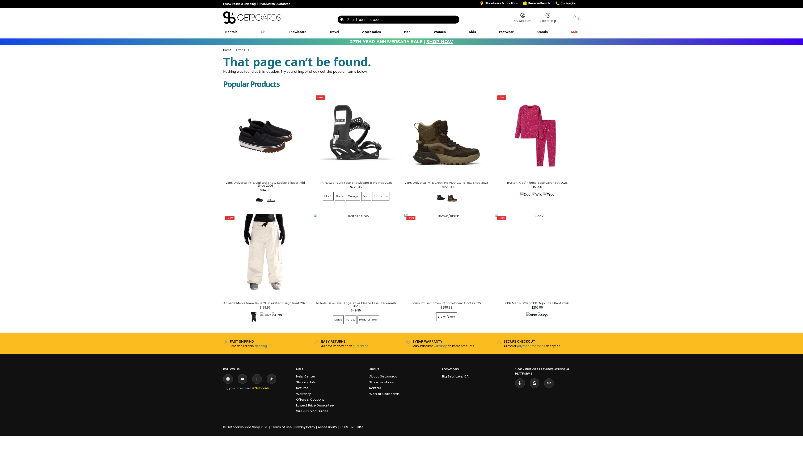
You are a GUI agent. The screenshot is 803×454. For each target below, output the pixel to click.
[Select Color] (265, 200)
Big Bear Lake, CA (455, 376)
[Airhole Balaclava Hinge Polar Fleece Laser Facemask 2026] (356, 256)
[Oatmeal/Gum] (271, 200)
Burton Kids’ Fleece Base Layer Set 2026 (537, 182)
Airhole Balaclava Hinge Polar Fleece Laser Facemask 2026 (356, 305)
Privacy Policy (305, 427)
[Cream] (277, 317)
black (328, 196)
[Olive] (265, 317)
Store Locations (381, 382)
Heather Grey (368, 320)
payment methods (531, 346)
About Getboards (383, 376)
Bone (339, 196)
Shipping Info (306, 382)
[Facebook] (257, 379)
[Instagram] (228, 379)
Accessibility (327, 427)
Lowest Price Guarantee (315, 405)
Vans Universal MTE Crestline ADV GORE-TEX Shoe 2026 (447, 182)
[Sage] (543, 317)
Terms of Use (281, 427)
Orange (353, 196)
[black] (254, 317)
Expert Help (548, 21)
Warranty (303, 394)
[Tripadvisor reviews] (549, 383)
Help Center (305, 376)
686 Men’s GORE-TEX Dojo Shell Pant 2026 (537, 303)
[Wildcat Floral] (537, 197)
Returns (302, 388)
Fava (366, 196)
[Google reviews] (534, 383)
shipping (261, 346)
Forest (350, 320)
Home (227, 50)
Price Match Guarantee (274, 4)
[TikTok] (271, 379)
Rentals (375, 388)
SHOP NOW (439, 41)
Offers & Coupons (310, 399)
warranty (440, 346)
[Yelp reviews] (520, 383)
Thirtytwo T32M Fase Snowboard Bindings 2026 (356, 182)
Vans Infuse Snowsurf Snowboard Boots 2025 (447, 303)
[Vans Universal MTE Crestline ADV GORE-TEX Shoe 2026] (446, 135)
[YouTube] (242, 379)
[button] (572, 17)
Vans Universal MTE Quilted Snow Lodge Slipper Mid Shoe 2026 (265, 184)
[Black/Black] (441, 197)
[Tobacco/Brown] (452, 197)
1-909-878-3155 (352, 427)
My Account (523, 21)
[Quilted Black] (259, 200)
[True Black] (549, 197)
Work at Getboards (384, 394)
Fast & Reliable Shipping (239, 4)
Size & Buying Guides (312, 411)
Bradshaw (381, 196)
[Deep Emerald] (525, 197)
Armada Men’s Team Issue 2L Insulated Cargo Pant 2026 (265, 303)
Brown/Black (446, 317)
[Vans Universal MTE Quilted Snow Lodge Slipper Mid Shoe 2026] (265, 135)
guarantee (360, 346)
